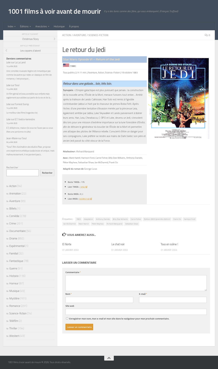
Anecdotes (41, 26)
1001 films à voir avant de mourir (54, 11)
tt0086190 (84, 198)
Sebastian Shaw (131, 223)
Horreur (14, 283)
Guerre (13, 268)
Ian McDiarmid (69, 223)
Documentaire (17, 231)
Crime (12, 223)
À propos (74, 26)
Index (10, 26)
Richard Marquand (114, 223)
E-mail (143, 294)
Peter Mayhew (98, 223)
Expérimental (17, 246)
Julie (8, 62)
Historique (59, 26)
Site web (69, 305)
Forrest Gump (22, 104)
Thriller (13, 328)
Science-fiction (98, 35)
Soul (17, 85)
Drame (13, 238)
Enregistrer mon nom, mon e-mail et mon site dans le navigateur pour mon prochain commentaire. (119, 318)
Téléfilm (13, 321)
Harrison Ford (189, 219)
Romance (14, 306)
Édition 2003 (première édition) (157, 219)
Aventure (79, 35)
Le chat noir (117, 244)
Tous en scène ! (169, 244)
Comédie (14, 216)
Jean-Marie (12, 138)
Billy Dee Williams (120, 219)
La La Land (20, 62)
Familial (13, 253)
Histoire (14, 276)
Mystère (14, 298)
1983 (78, 219)
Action (66, 35)
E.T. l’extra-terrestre (25, 119)
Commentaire (73, 272)
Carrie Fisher (136, 219)
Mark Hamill (84, 223)
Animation (15, 193)
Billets (13, 208)
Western (14, 336)
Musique (14, 291)
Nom (68, 294)
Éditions (24, 26)
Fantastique (16, 261)
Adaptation (88, 219)
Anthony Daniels (103, 219)
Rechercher (12, 167)
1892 (82, 186)
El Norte (66, 244)
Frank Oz (177, 219)
